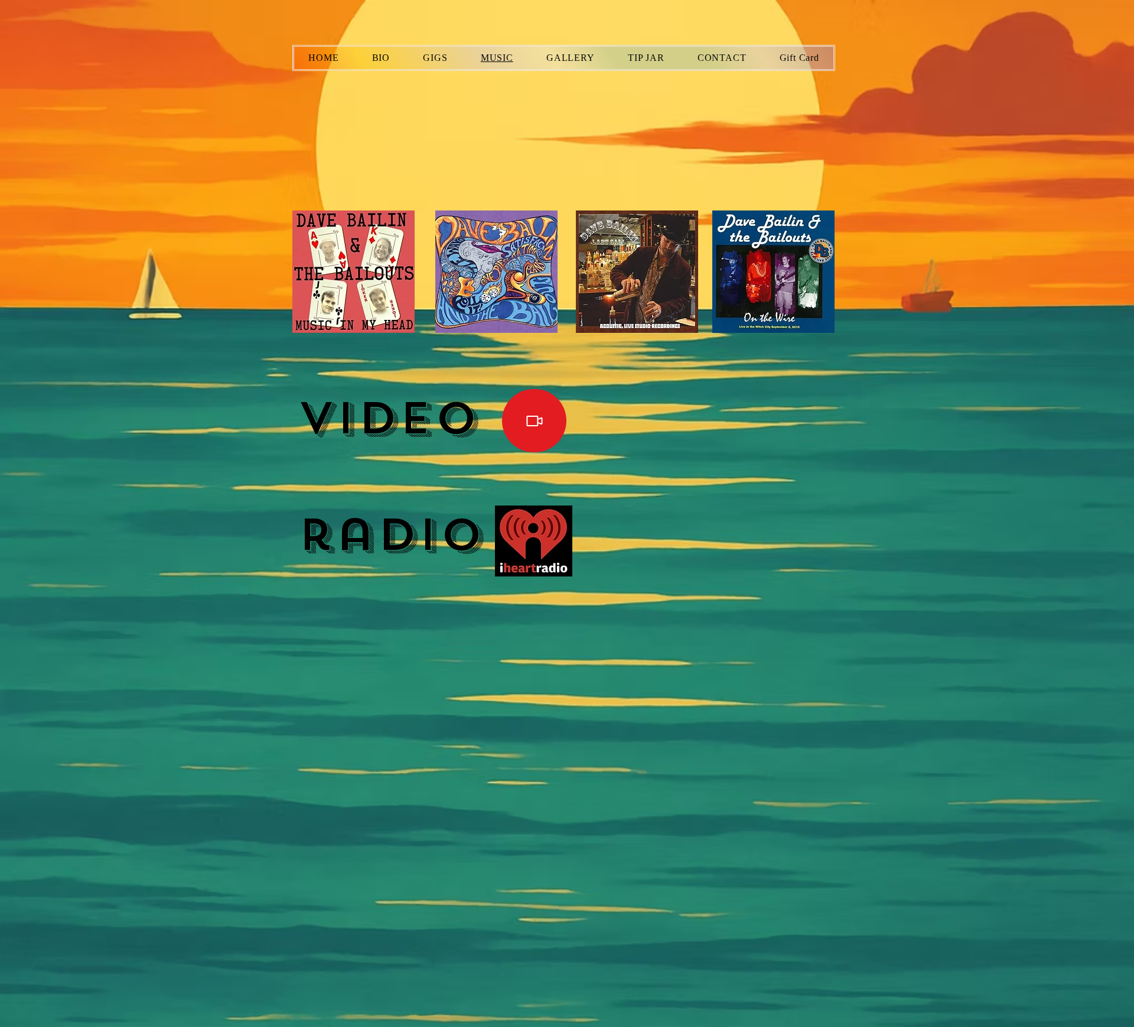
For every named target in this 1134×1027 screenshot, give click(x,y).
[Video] (534, 420)
